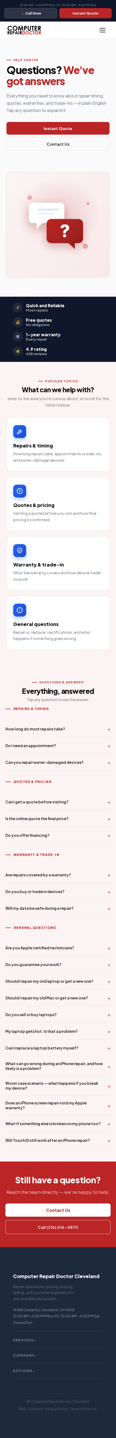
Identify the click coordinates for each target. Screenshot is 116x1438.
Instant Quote (85, 13)
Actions (24, 1371)
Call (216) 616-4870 (58, 1227)
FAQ (22, 1409)
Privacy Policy (56, 1409)
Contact (35, 1409)
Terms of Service (83, 1409)
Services (25, 1340)
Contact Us (58, 143)
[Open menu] (102, 30)
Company (25, 1355)
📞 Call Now (31, 13)
